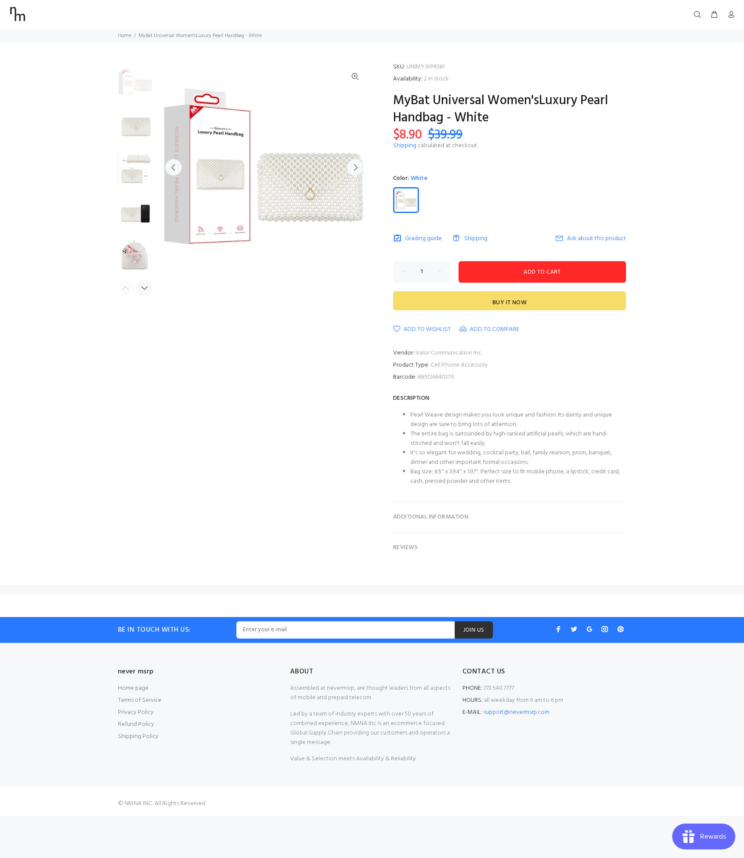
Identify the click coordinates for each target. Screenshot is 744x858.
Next (355, 167)
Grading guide (423, 239)
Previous (173, 167)
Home (124, 35)
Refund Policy (136, 724)
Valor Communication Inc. (448, 353)
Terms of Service (139, 700)
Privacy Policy (136, 712)
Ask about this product (596, 239)
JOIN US (473, 630)
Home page (133, 688)
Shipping (404, 146)
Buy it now (510, 303)
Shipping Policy (138, 736)
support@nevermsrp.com (516, 712)
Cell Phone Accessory (459, 365)
